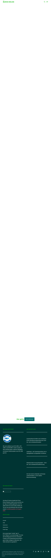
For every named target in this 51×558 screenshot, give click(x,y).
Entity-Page (5, 529)
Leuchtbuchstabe (18, 29)
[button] (47, 1)
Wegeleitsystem (15, 83)
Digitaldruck (13, 27)
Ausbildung (13, 202)
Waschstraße (14, 280)
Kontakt (4, 520)
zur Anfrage (29, 419)
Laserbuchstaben (9, 316)
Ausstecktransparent (15, 159)
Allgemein (7, 27)
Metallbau (7, 36)
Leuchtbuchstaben (9, 32)
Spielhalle (7, 126)
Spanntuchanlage (9, 38)
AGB (4, 522)
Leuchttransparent (9, 34)
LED (12, 29)
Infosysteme (18, 238)
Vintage (13, 361)
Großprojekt (7, 29)
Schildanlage (13, 36)
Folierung (18, 27)
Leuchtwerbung (17, 34)
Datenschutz (5, 527)
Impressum (5, 525)
